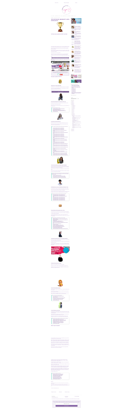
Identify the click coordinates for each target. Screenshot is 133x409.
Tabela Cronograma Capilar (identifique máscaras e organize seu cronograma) (75, 85)
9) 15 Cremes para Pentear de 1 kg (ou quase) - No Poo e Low (58, 101)
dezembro (73, 105)
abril (72, 112)
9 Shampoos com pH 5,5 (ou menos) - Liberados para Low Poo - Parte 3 (59, 320)
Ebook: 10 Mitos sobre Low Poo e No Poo (76, 86)
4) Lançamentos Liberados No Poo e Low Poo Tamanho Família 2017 (59, 238)
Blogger (78, 396)
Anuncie (76, 2)
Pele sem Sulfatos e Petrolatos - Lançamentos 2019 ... (75, 120)
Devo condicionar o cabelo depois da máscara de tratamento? (58, 298)
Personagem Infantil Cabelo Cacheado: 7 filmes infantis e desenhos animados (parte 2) (77, 41)
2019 (72, 104)
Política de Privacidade (66, 2)
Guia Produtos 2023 (74, 88)
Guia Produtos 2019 (74, 91)
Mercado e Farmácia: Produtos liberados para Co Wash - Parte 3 (58, 226)
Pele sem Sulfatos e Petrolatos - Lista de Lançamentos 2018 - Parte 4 (59, 197)
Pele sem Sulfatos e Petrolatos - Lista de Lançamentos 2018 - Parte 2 (59, 195)
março (73, 113)
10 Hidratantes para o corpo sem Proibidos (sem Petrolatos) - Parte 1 (77, 56)
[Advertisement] (60, 41)
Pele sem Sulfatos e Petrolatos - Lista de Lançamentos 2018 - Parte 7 (59, 199)
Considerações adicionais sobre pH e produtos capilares (58, 299)
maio (72, 111)
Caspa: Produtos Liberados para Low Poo (56, 109)
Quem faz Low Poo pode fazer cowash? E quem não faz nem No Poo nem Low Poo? (60, 228)
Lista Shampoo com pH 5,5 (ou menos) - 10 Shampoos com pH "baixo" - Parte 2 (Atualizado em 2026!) (77, 36)
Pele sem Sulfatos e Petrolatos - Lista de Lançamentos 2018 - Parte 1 (59, 194)
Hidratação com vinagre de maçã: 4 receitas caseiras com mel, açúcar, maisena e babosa (77, 46)
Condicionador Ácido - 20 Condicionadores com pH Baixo (58, 322)
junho (72, 110)
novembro (73, 106)
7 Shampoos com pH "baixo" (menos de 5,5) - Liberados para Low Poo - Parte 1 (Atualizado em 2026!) (77, 27)
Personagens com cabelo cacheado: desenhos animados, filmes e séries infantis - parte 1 (77, 51)
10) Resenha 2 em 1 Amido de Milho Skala (56, 85)
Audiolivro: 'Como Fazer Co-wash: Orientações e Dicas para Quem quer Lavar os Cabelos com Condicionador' (76, 93)
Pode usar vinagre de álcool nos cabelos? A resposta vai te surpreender (77, 32)
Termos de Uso (56, 2)
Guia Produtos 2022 (74, 89)
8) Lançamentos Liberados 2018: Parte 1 (56, 121)
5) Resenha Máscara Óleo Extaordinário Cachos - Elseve (58, 210)
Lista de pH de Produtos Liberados (56, 323)
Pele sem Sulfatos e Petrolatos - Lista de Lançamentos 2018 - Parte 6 (59, 198)
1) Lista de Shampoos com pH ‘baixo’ (55, 310)
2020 (72, 103)
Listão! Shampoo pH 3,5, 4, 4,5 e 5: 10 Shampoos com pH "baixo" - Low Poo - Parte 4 (77, 65)
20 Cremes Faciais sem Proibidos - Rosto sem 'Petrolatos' (77, 69)
